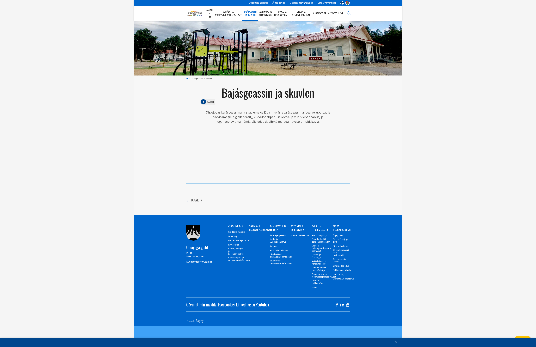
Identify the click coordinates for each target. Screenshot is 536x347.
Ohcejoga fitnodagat (316, 256)
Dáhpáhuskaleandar (300, 235)
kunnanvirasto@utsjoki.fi (199, 261)
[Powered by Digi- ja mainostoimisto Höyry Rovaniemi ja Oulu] (195, 320)
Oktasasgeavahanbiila (301, 2)
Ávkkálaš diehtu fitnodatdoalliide (319, 262)
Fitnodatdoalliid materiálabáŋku (319, 269)
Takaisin (196, 199)
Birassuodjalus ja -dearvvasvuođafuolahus (239, 259)
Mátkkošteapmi (335, 13)
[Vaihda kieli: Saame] (347, 3)
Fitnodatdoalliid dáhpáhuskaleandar (321, 240)
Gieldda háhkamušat (317, 282)
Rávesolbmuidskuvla (279, 250)
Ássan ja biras (209, 13)
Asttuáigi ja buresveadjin (265, 13)
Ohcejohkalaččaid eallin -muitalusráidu (341, 252)
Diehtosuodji (338, 274)
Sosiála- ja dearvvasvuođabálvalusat (228, 13)
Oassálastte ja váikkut (339, 260)
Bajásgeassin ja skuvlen (250, 13)
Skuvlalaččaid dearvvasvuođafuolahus (281, 255)
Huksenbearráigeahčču (238, 240)
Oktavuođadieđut (258, 2)
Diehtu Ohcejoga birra (340, 240)
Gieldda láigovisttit (236, 232)
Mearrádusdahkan (341, 246)
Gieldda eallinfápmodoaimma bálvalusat (321, 248)
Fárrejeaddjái (319, 13)
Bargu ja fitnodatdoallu (282, 13)
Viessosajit (233, 236)
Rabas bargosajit (319, 235)
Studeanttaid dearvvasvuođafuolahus (281, 262)
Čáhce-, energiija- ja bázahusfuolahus (236, 251)
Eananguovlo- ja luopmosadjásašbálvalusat (324, 275)
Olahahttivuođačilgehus (343, 279)
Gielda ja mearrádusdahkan (301, 13)
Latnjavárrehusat (327, 2)
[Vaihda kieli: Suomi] (342, 3)
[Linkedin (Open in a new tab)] (342, 305)
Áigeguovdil (278, 2)
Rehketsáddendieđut (342, 270)
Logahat (274, 246)
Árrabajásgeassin (278, 235)
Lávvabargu (233, 245)
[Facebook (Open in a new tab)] (337, 305)
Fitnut (314, 287)
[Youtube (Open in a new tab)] (348, 305)
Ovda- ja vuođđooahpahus (278, 240)
